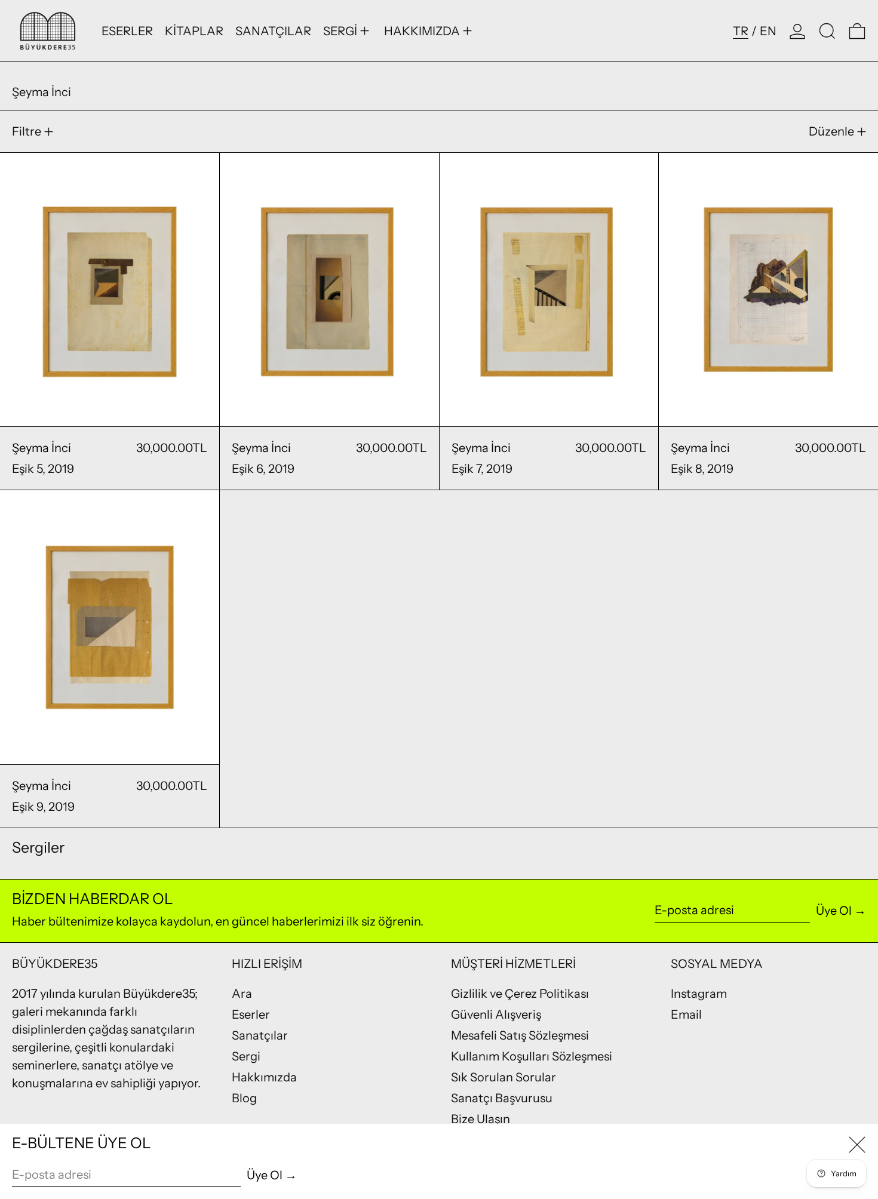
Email (686, 1014)
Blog (244, 1098)
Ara (242, 993)
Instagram (699, 993)
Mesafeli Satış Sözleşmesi (520, 1035)
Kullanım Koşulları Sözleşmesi (531, 1056)
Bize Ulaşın (480, 1119)
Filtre (26, 131)
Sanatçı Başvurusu (501, 1098)
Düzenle (831, 131)
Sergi (246, 1056)
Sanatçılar (260, 1035)
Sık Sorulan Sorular (503, 1077)
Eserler (251, 1014)
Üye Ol (834, 910)
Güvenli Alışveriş (496, 1014)
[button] (827, 31)
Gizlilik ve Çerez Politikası (520, 993)
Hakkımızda (264, 1077)
